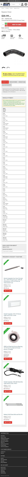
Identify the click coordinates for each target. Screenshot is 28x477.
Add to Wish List (6, 31)
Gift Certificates (4, 459)
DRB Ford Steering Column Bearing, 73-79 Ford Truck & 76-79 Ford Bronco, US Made (13, 348)
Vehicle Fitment (13, 82)
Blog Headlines (4, 462)
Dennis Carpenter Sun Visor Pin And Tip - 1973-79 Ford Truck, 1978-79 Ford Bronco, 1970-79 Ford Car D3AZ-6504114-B (13, 280)
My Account (3, 467)
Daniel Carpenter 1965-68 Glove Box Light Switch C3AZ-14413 (13, 382)
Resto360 (3, 435)
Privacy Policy (3, 445)
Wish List (2, 470)
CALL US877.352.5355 (21, 38)
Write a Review (16, 29)
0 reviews (10, 29)
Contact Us (18, 0)
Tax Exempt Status (4, 439)
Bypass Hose (16, 8)
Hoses (11, 8)
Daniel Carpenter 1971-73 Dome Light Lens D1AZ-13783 (12, 314)
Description (5, 82)
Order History (3, 468)
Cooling (6, 8)
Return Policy (3, 437)
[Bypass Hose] (13, 52)
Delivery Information (5, 443)
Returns (2, 453)
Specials (2, 461)
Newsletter (3, 471)
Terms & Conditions (4, 446)
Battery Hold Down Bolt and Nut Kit (13, 414)
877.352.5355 (11, 0)
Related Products (6, 85)
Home (2, 8)
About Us (3, 442)
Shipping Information (5, 438)
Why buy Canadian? (4, 441)
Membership (3, 472)
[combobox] (14, 251)
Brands (2, 458)
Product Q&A (22, 82)
